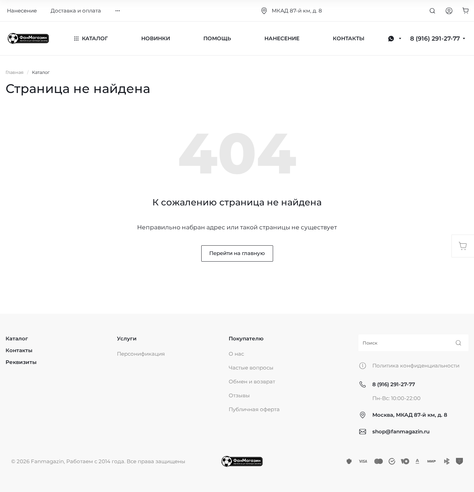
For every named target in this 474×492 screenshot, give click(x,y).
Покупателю (246, 338)
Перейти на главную (237, 253)
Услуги (127, 338)
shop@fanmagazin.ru (401, 431)
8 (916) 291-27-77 (393, 384)
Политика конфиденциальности (415, 365)
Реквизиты (21, 362)
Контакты (19, 350)
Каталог (17, 338)
